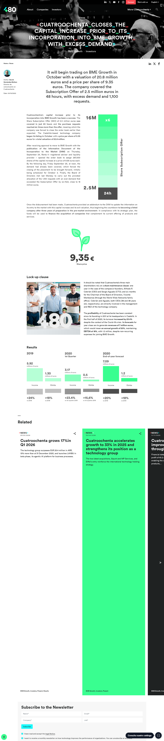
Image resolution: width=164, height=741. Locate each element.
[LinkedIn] (149, 63)
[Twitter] (154, 63)
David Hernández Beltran (10, 81)
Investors (56, 9)
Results (46, 691)
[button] (157, 9)
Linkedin (105, 2)
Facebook (118, 2)
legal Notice (50, 734)
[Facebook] (159, 63)
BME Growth (75, 51)
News (82, 17)
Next (160, 562)
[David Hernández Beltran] (7, 74)
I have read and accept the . (39, 734)
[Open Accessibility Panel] (4, 737)
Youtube (114, 2)
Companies (42, 9)
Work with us (143, 2)
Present (40, 691)
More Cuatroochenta (138, 9)
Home (6, 63)
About (30, 9)
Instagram (123, 2)
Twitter (110, 2)
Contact (131, 2)
